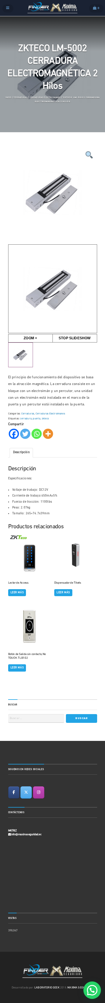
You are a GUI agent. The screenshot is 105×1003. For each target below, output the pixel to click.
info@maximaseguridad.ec (26, 834)
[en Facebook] (14, 792)
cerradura (26, 419)
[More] (48, 434)
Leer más (17, 592)
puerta (36, 419)
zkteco (45, 419)
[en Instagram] (38, 792)
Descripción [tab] (21, 452)
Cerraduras (20, 98)
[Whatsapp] (37, 434)
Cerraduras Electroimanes (45, 98)
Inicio (8, 98)
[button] (92, 990)
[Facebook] (14, 434)
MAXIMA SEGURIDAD (80, 987)
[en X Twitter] (26, 792)
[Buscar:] (36, 718)
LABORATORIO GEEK (47, 987)
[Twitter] (25, 434)
